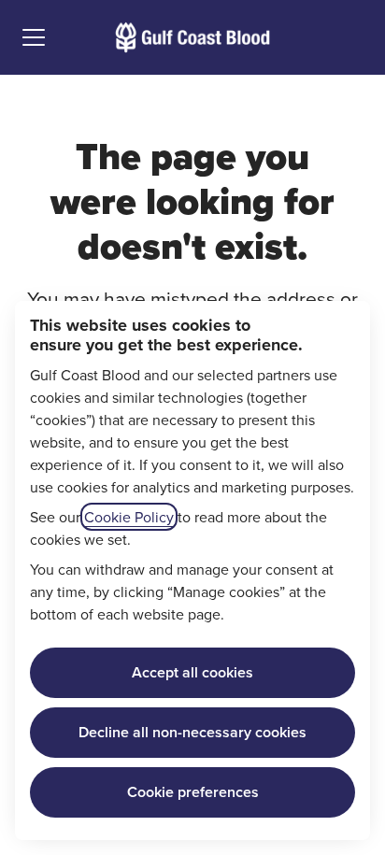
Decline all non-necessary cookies (192, 732)
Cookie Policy (129, 516)
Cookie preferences (193, 792)
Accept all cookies (192, 672)
